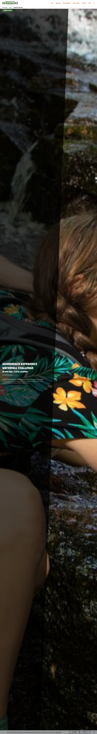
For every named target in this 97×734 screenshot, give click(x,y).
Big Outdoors (66, 3)
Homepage (4, 7)
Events (84, 3)
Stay (52, 3)
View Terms (58, 732)
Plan (89, 3)
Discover (58, 3)
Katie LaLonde (21, 372)
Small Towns (76, 3)
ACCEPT (85, 732)
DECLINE (74, 732)
